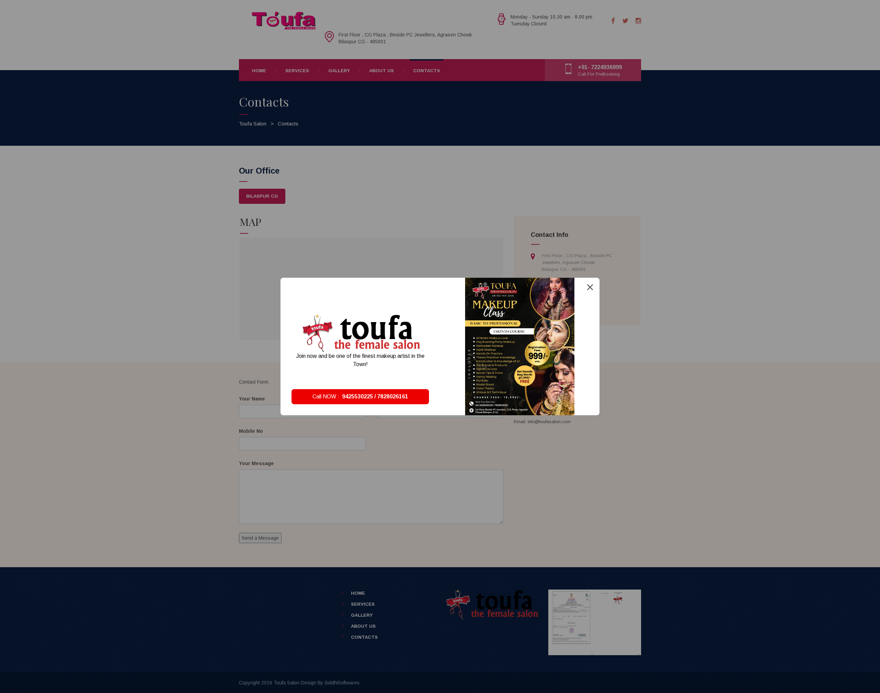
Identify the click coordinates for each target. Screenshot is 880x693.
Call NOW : (360, 396)
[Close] (590, 287)
